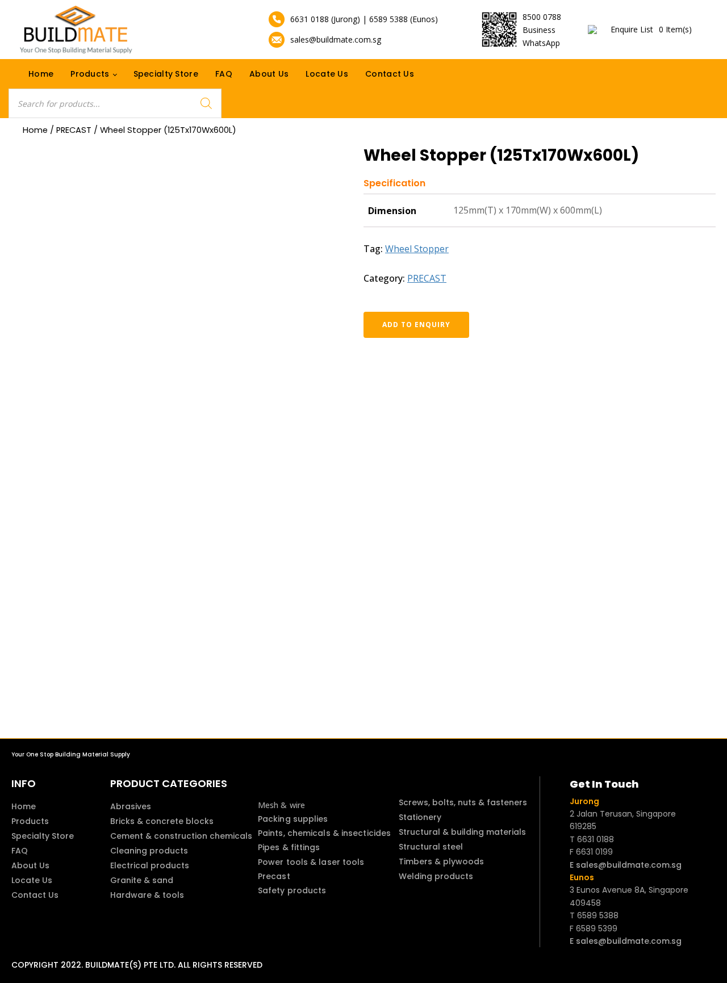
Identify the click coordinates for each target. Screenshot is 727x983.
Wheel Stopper (417, 248)
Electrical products (149, 865)
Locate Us (327, 74)
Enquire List (651, 29)
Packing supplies (293, 819)
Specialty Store (166, 74)
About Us (269, 74)
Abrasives (130, 806)
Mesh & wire (281, 805)
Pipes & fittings (289, 847)
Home (40, 74)
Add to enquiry (416, 324)
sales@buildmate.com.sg (335, 39)
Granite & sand (141, 880)
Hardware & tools (147, 895)
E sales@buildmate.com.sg (626, 865)
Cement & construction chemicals (181, 836)
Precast (274, 876)
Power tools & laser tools (311, 862)
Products (89, 74)
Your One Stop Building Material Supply (70, 754)
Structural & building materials (462, 832)
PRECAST (73, 130)
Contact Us (389, 74)
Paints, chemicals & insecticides (324, 833)
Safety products (292, 890)
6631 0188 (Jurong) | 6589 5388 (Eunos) (364, 19)
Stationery (420, 817)
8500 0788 (542, 16)
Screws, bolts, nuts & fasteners (463, 802)
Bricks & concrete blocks (162, 821)
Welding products (436, 876)
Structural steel (431, 846)
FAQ (223, 74)
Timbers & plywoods (441, 861)
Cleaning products (149, 850)
